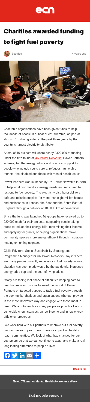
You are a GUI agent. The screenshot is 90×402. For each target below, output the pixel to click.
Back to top (79, 368)
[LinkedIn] (22, 358)
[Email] (29, 358)
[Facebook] (7, 358)
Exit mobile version (45, 395)
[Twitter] (14, 358)
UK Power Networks (48, 158)
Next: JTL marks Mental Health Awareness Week (45, 381)
